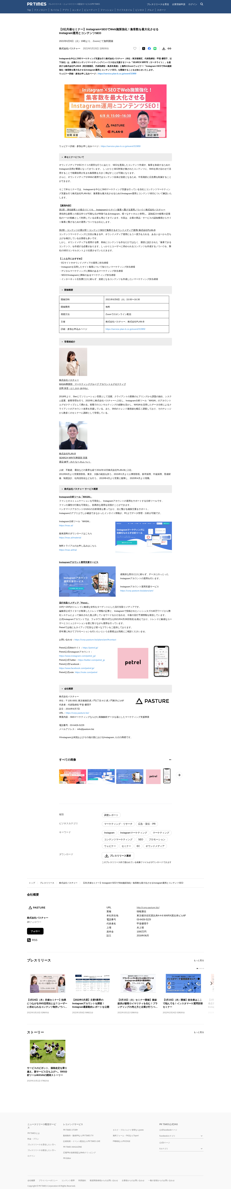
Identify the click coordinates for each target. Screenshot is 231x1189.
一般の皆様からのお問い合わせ (161, 1180)
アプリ (65, 9)
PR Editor (67, 1158)
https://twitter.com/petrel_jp (91, 660)
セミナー (126, 846)
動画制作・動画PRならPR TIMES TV (78, 1135)
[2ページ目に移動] (171, 759)
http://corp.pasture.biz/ (148, 907)
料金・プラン (33, 1138)
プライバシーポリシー (48, 1180)
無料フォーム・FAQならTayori (126, 1135)
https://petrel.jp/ (90, 647)
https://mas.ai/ (66, 525)
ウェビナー (110, 846)
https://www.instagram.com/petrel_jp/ (77, 656)
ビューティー (90, 9)
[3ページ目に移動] (200, 968)
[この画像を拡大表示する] (72, 776)
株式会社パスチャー (68, 883)
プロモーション (157, 839)
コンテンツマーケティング (118, 839)
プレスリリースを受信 (158, 4)
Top (29, 9)
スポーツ (161, 9)
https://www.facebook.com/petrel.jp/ (76, 668)
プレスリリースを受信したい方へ (42, 1144)
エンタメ (76, 9)
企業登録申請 (178, 4)
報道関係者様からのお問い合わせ (104, 1180)
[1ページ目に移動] (197, 968)
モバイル (54, 9)
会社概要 (31, 1180)
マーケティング (161, 832)
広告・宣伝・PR (147, 823)
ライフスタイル (124, 9)
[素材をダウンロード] (163, 48)
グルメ (150, 9)
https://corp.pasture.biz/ (77, 713)
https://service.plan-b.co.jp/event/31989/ (117, 73)
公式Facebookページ (168, 1130)
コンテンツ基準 (68, 1180)
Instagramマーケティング (133, 832)
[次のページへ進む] (179, 775)
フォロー (35, 931)
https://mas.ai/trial (68, 550)
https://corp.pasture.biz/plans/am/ (136, 590)
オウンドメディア (155, 846)
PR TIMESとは (34, 1133)
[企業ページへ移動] (37, 908)
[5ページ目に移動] (203, 968)
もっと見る (199, 960)
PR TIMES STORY (70, 1130)
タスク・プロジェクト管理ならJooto (128, 1130)
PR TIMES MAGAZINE (72, 1147)
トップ (32, 883)
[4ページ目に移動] (201, 968)
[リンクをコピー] (169, 48)
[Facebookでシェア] (149, 48)
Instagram (109, 832)
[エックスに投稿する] (143, 48)
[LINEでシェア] (154, 48)
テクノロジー (40, 9)
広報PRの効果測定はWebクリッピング (79, 1152)
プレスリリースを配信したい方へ (42, 1150)
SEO (140, 839)
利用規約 (82, 1180)
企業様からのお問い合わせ (133, 1180)
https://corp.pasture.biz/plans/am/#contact (95, 639)
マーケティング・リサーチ (118, 823)
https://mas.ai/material (70, 537)
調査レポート (111, 815)
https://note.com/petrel (86, 672)
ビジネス (139, 9)
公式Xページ (164, 1142)
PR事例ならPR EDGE (121, 1141)
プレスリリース (47, 883)
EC (138, 846)
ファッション (107, 9)
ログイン (192, 4)
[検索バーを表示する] (202, 4)
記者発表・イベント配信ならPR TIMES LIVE (81, 1141)
